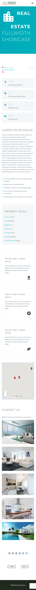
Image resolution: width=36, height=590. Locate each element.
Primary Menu (32, 3)
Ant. (12, 566)
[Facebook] (9, 553)
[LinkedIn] (23, 553)
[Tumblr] (20, 553)
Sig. (24, 566)
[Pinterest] (16, 553)
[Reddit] (26, 553)
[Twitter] (13, 553)
